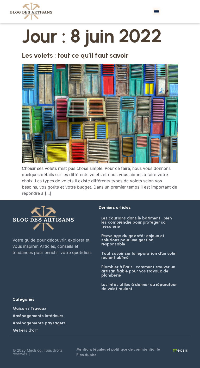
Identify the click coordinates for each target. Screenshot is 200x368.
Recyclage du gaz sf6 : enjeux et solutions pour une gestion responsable (133, 239)
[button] (156, 11)
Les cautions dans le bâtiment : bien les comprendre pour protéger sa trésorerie (136, 222)
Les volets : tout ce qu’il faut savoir (75, 55)
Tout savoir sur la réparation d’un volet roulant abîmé (139, 255)
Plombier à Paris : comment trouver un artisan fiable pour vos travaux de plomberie (138, 271)
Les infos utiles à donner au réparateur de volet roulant (139, 286)
